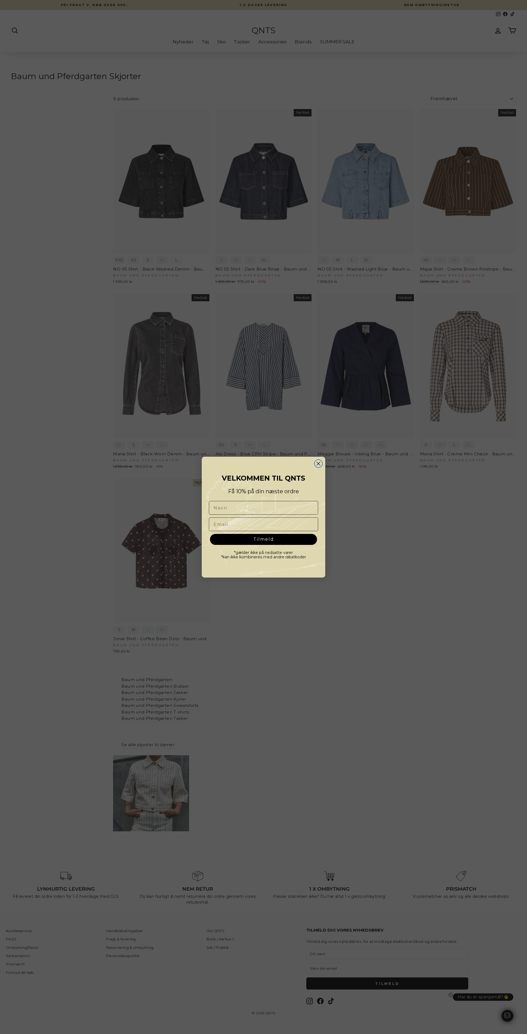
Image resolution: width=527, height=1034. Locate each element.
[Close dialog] (318, 463)
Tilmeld (263, 539)
